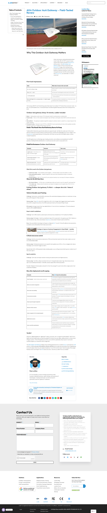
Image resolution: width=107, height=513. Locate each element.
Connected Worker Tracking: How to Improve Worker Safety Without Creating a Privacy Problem (89, 15)
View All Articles (33, 382)
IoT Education (46, 16)
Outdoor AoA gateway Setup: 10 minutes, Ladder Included (17, 19)
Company (52, 2)
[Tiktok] (77, 457)
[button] (39, 398)
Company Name (39, 428)
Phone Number (20, 428)
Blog (66, 2)
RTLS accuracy (58, 73)
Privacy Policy (35, 452)
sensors (73, 307)
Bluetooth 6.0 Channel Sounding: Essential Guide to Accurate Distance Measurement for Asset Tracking (89, 24)
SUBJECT (19, 422)
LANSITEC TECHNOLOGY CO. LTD (74, 509)
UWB (61, 159)
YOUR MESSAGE (21, 434)
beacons (72, 62)
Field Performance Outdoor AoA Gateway (16, 26)
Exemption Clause (44, 511)
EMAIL (37, 422)
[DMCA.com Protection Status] (76, 490)
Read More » (84, 18)
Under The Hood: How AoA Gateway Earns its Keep (17, 23)
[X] (74, 457)
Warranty (32, 511)
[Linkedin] (67, 457)
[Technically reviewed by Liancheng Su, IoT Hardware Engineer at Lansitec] (31, 390)
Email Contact (69, 449)
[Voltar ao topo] (23, 34)
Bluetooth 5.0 (57, 67)
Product (27, 2)
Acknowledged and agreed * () (28, 452)
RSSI (69, 62)
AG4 (37, 201)
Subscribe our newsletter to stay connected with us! (30, 454)
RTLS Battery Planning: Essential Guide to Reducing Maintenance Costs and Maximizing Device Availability (89, 32)
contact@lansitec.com (70, 451)
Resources (57, 477)
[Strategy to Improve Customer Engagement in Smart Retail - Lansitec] (52, 230)
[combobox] (96, 2)
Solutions (34, 2)
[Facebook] (64, 457)
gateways (30, 134)
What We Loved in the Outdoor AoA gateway (17, 29)
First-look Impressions (16, 16)
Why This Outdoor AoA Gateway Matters (15, 14)
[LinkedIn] (71, 457)
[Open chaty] (3, 509)
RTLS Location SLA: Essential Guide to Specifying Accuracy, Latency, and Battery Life (89, 40)
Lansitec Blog (85, 9)
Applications (43, 2)
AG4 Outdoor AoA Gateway (34, 344)
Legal (20, 509)
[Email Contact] (63, 449)
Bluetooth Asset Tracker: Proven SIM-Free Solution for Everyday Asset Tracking (89, 48)
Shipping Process (44, 509)
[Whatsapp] (81, 457)
